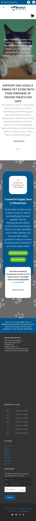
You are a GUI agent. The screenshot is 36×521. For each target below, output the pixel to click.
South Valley (11, 233)
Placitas (22, 233)
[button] (15, 303)
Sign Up (10, 497)
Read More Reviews (18, 253)
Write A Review (18, 260)
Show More (19, 282)
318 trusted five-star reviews (18, 186)
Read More (19, 141)
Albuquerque (12, 223)
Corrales (17, 229)
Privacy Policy (21, 508)
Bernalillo (26, 229)
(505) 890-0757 (9, 344)
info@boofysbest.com (11, 346)
